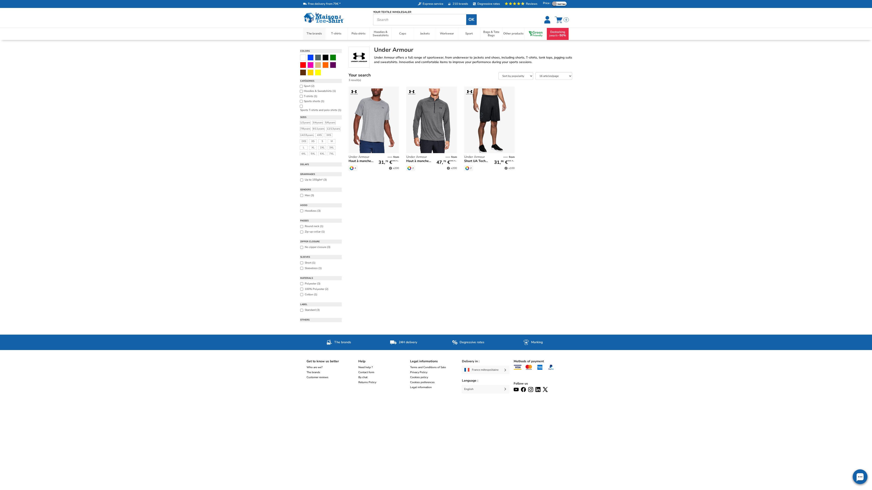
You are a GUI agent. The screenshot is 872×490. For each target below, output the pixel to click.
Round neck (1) (314, 226)
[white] (303, 57)
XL (313, 147)
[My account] (547, 20)
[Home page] (334, 17)
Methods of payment (529, 361)
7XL (331, 153)
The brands (313, 372)
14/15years (306, 135)
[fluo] (318, 72)
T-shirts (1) (310, 96)
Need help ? (365, 367)
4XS (319, 135)
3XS (328, 135)
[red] (303, 65)
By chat (362, 377)
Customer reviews (317, 377)
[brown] (303, 72)
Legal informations (424, 361)
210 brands (460, 4)
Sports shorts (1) (314, 101)
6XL (322, 153)
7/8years (305, 128)
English (468, 389)
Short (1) (310, 263)
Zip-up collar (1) (315, 231)
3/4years (318, 122)
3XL (331, 147)
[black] (325, 57)
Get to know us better (323, 361)
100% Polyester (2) (316, 289)
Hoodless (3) (313, 211)
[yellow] (310, 72)
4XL (303, 153)
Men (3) (309, 195)
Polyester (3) (312, 283)
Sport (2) (309, 86)
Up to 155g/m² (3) (316, 179)
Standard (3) (312, 310)
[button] (860, 476)
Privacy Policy (418, 372)
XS (313, 141)
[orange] (325, 65)
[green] (333, 57)
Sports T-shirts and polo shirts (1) (320, 110)
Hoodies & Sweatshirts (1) (320, 91)
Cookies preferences (422, 382)
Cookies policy (419, 377)
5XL (313, 153)
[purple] (333, 65)
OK (471, 19)
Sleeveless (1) (313, 268)
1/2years (305, 122)
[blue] (310, 57)
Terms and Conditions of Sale (428, 367)
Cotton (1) (311, 294)
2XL (322, 147)
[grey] (318, 57)
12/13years (333, 128)
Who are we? (314, 367)
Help (361, 361)
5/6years (330, 122)
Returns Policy (367, 382)
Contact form (366, 372)
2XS (303, 141)
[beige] (318, 65)
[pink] (310, 65)
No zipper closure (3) (317, 247)
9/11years (318, 128)
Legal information (421, 387)
